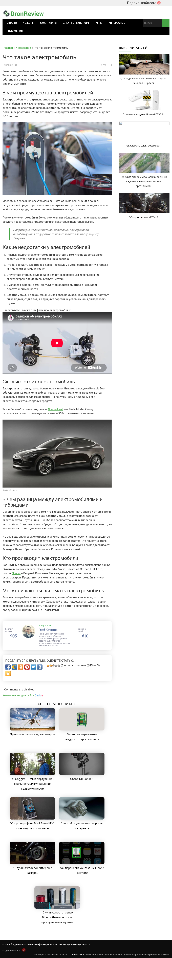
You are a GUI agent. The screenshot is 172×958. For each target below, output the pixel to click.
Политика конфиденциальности (41, 944)
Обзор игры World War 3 (143, 217)
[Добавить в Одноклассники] (20, 667)
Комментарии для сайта (23, 695)
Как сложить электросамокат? (143, 145)
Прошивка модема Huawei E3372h (143, 114)
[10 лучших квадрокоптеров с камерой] (32, 863)
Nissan (16, 573)
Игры (99, 22)
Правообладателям (13, 944)
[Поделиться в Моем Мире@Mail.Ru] (14, 667)
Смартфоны (48, 22)
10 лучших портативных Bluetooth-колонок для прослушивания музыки (57, 917)
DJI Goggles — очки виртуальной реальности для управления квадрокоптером (32, 783)
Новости (11, 22)
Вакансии (74, 944)
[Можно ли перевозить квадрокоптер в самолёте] (81, 729)
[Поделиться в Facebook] (8, 667)
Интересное (117, 22)
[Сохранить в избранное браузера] (8, 673)
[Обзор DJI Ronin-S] (81, 774)
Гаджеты (28, 22)
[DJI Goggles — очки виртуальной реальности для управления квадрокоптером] (32, 774)
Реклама (63, 944)
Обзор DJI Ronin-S (81, 779)
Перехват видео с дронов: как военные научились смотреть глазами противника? (143, 181)
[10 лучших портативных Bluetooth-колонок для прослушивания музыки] (57, 907)
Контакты (85, 944)
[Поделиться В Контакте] (39, 667)
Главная (8, 47)
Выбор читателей (133, 48)
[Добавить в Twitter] (33, 667)
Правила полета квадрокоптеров (32, 734)
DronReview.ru (77, 954)
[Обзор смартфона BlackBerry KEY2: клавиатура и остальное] (32, 818)
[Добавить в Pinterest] (27, 667)
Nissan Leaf (55, 409)
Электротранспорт (76, 22)
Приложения (14, 30)
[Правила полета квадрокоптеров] (32, 729)
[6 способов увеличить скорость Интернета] (81, 818)
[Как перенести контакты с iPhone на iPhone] (81, 863)
